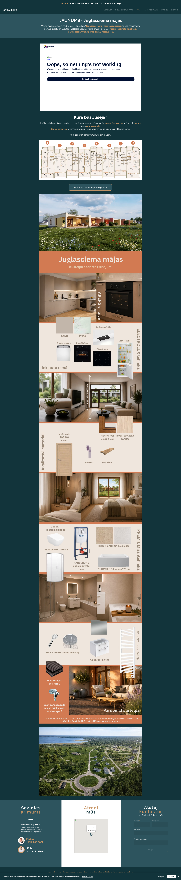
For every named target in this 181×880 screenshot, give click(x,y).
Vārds (136, 821)
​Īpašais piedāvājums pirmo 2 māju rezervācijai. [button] (90, 32)
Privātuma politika (87, 877)
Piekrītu (171, 877)
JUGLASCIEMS (10, 10)
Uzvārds (155, 821)
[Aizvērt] (178, 876)
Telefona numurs (140, 839)
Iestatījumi (161, 877)
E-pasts (137, 829)
